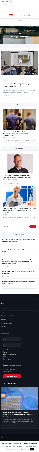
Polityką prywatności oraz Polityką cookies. (17, 449)
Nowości (6, 352)
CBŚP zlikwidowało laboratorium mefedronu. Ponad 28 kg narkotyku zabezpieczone (16, 133)
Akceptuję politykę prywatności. (12, 365)
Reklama (3, 319)
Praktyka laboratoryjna (10, 354)
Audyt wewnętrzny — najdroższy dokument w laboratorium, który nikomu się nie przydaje (19, 210)
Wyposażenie (7, 359)
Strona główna (5, 308)
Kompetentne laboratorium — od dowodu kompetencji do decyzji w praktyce (18, 282)
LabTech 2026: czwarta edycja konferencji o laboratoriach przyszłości (18, 272)
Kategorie (3, 326)
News (5, 80)
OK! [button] (32, 449)
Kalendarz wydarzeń (6, 323)
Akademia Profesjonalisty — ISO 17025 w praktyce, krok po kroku (19, 250)
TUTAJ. (11, 371)
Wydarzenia (7, 357)
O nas (2, 312)
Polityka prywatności (7, 316)
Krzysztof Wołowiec (12, 137)
